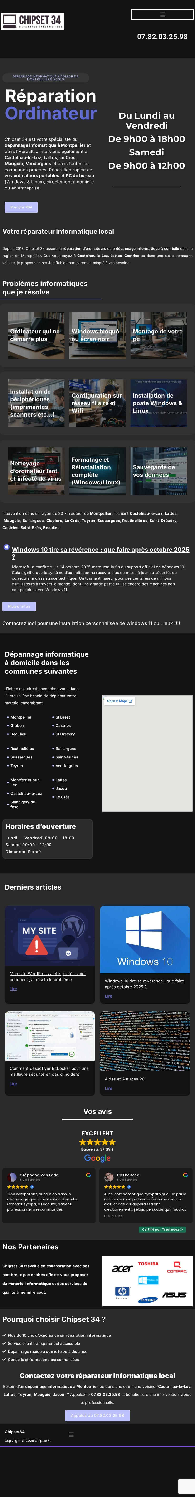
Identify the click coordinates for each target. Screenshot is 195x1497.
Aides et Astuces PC (125, 1079)
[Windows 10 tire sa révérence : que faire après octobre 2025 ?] (7, 547)
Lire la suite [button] (113, 1216)
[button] (162, 14)
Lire (13, 988)
